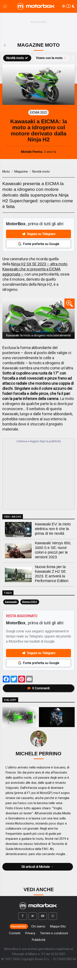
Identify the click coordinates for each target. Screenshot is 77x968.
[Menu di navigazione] (5, 6)
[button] (22, 916)
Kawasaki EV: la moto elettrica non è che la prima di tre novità (53, 529)
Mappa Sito (58, 926)
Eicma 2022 (29, 602)
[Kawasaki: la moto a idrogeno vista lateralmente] (38, 318)
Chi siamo (38, 926)
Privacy (30, 933)
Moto (6, 171)
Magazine (21, 171)
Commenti (41, 688)
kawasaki (11, 602)
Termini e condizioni (54, 933)
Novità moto (15, 58)
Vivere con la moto (49, 58)
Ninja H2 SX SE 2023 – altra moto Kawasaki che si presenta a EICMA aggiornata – (34, 269)
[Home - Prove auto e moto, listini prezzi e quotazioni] (36, 6)
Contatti (14, 933)
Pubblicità (38, 940)
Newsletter (18, 926)
